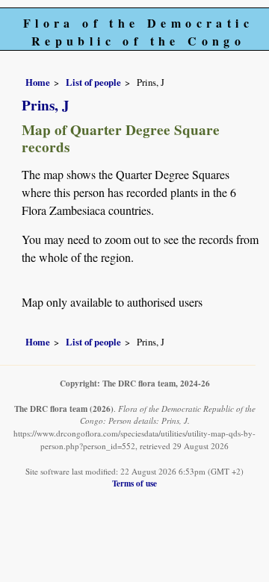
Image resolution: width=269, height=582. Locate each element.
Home (37, 82)
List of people (93, 82)
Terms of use (134, 483)
